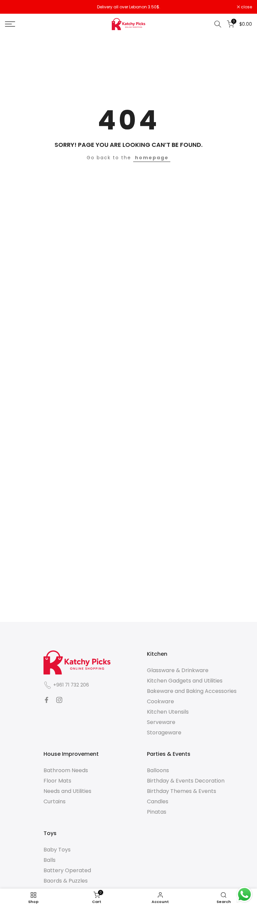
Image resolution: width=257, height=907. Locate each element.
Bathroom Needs (66, 770)
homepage (152, 157)
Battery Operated (67, 870)
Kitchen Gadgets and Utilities (185, 681)
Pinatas (156, 812)
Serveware (161, 722)
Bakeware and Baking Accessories (192, 691)
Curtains (55, 801)
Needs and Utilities (67, 791)
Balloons (158, 770)
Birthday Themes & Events (181, 791)
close (14, 7)
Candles (157, 801)
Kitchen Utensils (168, 712)
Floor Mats (57, 781)
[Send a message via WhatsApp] (244, 894)
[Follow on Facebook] (47, 700)
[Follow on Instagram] (59, 700)
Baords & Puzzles (66, 881)
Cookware (160, 701)
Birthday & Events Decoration (186, 781)
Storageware (164, 732)
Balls (50, 860)
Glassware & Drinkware (177, 670)
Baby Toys (57, 849)
